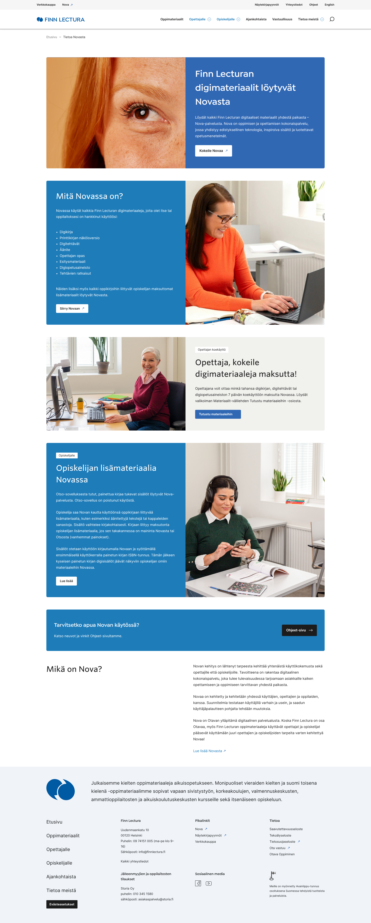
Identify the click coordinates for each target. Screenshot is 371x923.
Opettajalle (58, 849)
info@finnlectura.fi (152, 852)
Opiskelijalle (59, 863)
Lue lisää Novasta (207, 751)
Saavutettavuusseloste (286, 829)
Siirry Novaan (70, 308)
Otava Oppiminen (282, 854)
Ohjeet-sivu (296, 630)
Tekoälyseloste (280, 835)
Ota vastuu (278, 848)
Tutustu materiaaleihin (216, 414)
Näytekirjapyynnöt (209, 835)
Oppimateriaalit (63, 835)
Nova (199, 829)
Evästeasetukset (61, 904)
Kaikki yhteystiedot (135, 861)
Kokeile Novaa (211, 151)
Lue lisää (66, 581)
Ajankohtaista (61, 876)
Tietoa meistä (61, 890)
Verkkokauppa (205, 841)
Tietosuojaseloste (283, 841)
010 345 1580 (143, 894)
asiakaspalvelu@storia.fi (155, 899)
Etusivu (54, 822)
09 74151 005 (143, 841)
